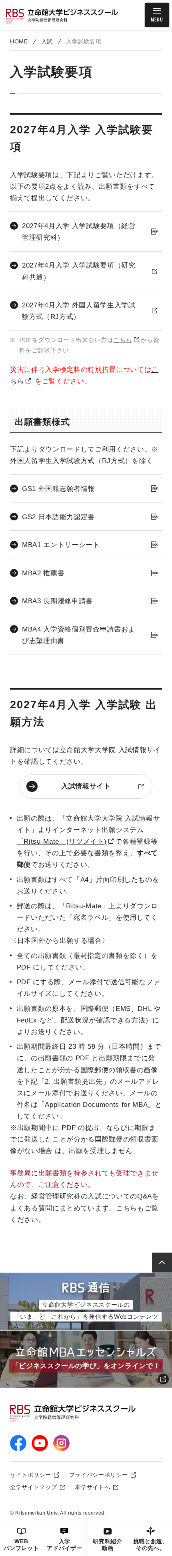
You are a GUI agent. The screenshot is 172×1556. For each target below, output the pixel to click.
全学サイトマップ (33, 1487)
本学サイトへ (92, 1487)
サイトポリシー (30, 1475)
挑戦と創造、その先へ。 (150, 1545)
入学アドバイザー (64, 1545)
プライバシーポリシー (98, 1475)
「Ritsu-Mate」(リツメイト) (62, 841)
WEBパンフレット (21, 1545)
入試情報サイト (86, 786)
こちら (122, 340)
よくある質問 (31, 1208)
